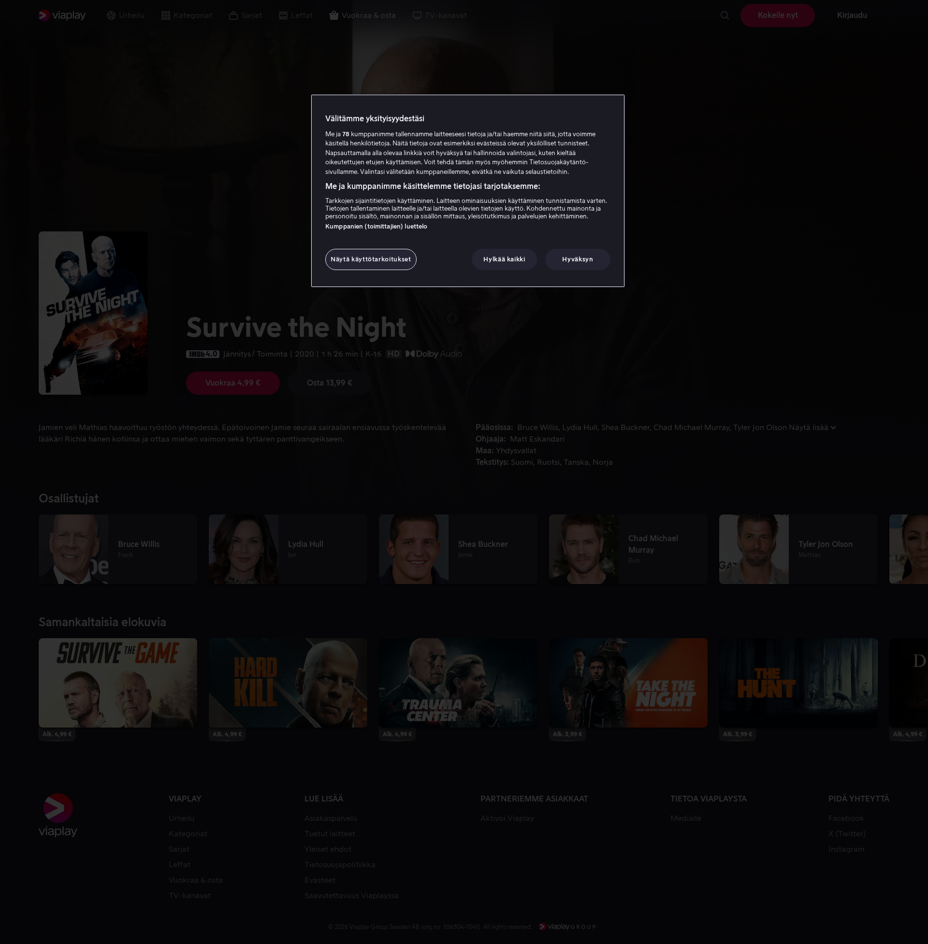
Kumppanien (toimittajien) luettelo (376, 226)
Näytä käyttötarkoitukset (371, 259)
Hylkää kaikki (504, 259)
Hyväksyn (577, 259)
